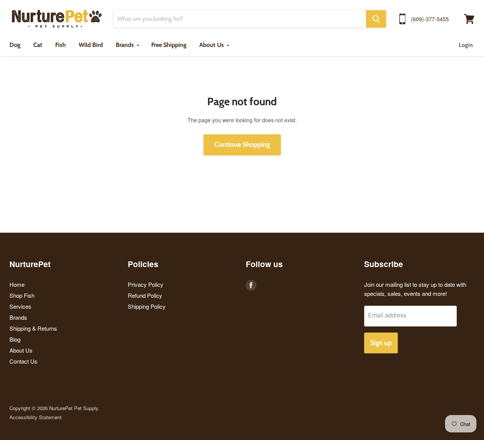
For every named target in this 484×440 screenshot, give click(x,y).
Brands (125, 44)
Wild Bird (91, 44)
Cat (37, 44)
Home (17, 284)
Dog (14, 44)
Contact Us (23, 361)
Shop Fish (21, 295)
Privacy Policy (145, 284)
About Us (212, 44)
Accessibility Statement (35, 417)
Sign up (381, 343)
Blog (14, 339)
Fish (60, 44)
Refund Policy (145, 295)
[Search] (376, 19)
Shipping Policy (147, 306)
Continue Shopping (242, 144)
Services (20, 306)
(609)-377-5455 (430, 19)
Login (466, 45)
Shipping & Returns (33, 328)
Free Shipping (168, 44)
